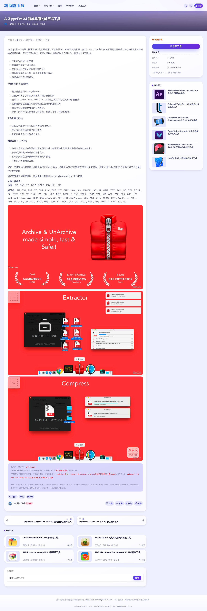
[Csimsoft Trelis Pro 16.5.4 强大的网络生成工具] (159, 108)
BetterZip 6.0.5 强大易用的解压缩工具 (113, 537)
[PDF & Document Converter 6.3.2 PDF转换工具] (85, 556)
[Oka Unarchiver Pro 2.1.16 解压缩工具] (13, 541)
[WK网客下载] (5, 24)
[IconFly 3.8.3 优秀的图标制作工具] (159, 162)
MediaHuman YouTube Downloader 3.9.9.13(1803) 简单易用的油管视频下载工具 (183, 120)
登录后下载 (176, 46)
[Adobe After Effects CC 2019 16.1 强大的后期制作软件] (159, 94)
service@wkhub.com (103, 600)
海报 (129, 503)
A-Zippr (12, 496)
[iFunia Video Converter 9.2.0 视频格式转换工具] (159, 135)
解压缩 (30, 496)
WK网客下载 (22, 503)
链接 (139, 503)
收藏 (120, 503)
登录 (200, 5)
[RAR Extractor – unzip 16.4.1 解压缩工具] (13, 556)
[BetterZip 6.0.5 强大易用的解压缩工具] (85, 541)
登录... (12, 578)
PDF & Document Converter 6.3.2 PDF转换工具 (117, 552)
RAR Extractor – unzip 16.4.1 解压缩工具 (41, 552)
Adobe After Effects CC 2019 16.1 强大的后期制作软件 (183, 91)
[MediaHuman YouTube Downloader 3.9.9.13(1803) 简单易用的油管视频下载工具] (159, 121)
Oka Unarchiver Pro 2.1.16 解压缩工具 (40, 537)
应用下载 (28, 40)
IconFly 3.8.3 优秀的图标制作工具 (182, 158)
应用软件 (13, 24)
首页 (20, 40)
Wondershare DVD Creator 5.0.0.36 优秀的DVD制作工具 (180, 145)
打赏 (110, 503)
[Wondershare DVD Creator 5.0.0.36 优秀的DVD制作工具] (159, 148)
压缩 (22, 496)
